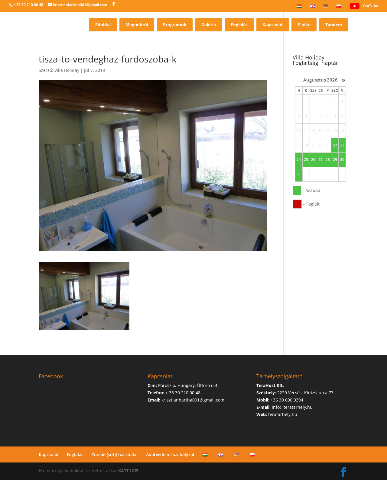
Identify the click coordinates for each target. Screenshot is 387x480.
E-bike (304, 24)
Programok (175, 24)
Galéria (208, 24)
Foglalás (239, 24)
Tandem (333, 24)
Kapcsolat (272, 24)
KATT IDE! (128, 470)
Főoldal (103, 24)
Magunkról (136, 24)
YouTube (370, 5)
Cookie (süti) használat (114, 454)
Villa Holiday (66, 70)
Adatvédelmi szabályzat (170, 454)
